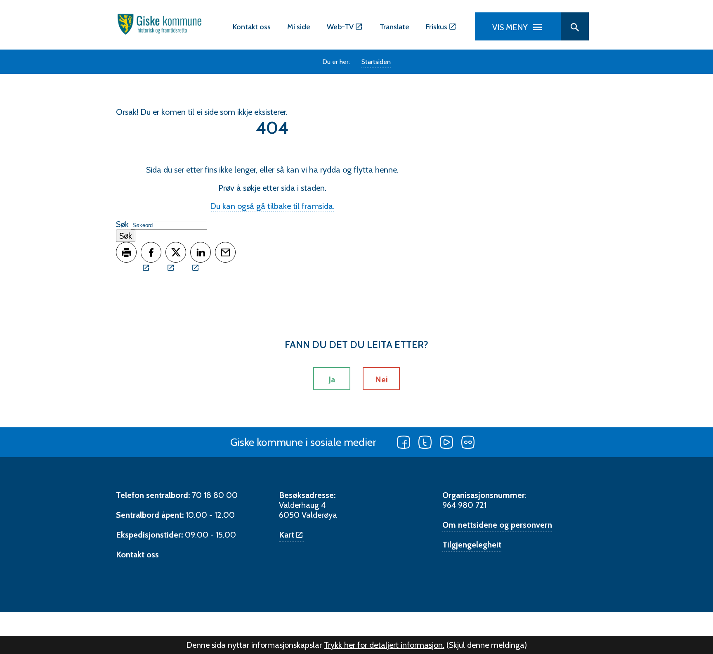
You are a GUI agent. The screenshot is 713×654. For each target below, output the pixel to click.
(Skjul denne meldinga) (486, 645)
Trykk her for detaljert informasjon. (384, 645)
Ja (331, 379)
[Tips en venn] (225, 252)
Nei (381, 379)
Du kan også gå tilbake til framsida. (272, 206)
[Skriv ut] (126, 252)
